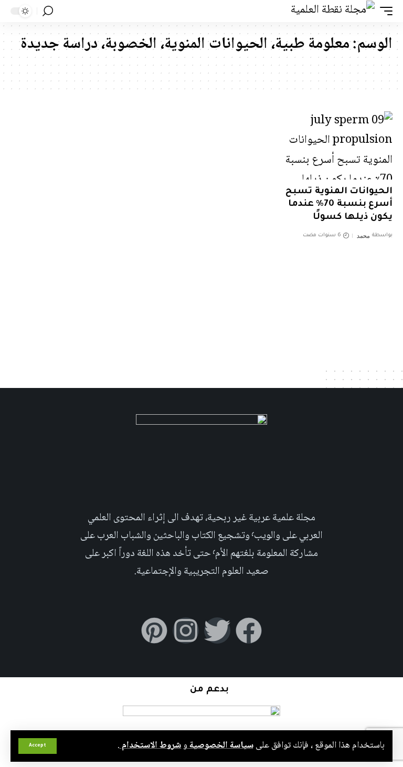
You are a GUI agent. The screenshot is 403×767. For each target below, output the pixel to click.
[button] (37, 746)
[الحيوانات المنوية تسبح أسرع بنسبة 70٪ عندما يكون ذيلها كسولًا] (336, 145)
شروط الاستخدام (150, 745)
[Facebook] (249, 630)
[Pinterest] (154, 630)
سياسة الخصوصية (220, 745)
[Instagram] (186, 630)
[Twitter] (217, 630)
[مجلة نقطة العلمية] (333, 11)
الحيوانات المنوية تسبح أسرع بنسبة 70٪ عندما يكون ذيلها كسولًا (339, 205)
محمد (363, 235)
